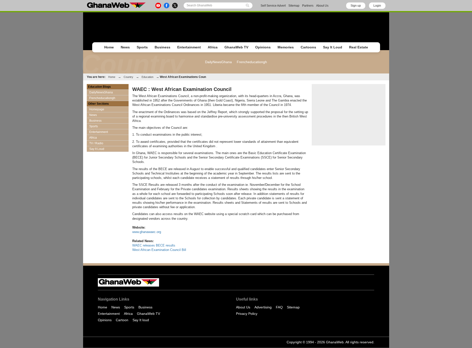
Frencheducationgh (252, 62)
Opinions (263, 47)
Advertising (263, 307)
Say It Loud (332, 47)
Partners (307, 5)
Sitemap (293, 5)
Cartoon (122, 320)
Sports (142, 47)
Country (128, 76)
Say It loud (141, 320)
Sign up (356, 5)
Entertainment (189, 47)
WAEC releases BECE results (153, 245)
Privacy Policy (246, 314)
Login (377, 5)
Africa (213, 47)
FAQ (279, 307)
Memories (286, 47)
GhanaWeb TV (236, 47)
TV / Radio (96, 143)
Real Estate (358, 47)
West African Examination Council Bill (159, 250)
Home (109, 47)
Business (162, 47)
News (125, 47)
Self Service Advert (273, 5)
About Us (322, 5)
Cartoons (308, 47)
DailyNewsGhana (218, 62)
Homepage (96, 109)
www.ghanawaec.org (146, 232)
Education (147, 76)
